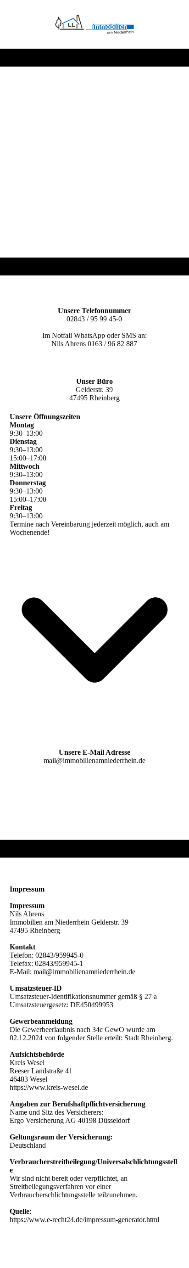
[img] (94, 24)
